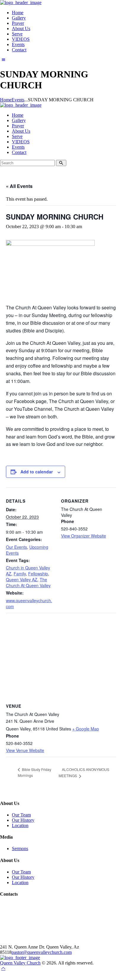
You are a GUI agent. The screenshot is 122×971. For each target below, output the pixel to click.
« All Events (19, 186)
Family (20, 574)
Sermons (20, 848)
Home (6, 99)
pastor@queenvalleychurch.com (42, 952)
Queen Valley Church (20, 962)
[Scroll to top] (3, 968)
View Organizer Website (83, 536)
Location (20, 825)
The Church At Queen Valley (28, 582)
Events (18, 99)
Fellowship (38, 574)
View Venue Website (25, 750)
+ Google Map (85, 729)
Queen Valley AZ (21, 579)
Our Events (16, 547)
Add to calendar (36, 472)
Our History (23, 820)
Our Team (21, 814)
